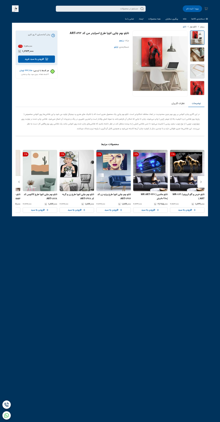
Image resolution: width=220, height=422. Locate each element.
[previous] (201, 182)
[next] (19, 182)
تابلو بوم (193, 26)
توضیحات (196, 103)
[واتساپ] (6, 415)
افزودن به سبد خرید (34, 59)
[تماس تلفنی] (6, 404)
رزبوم (202, 26)
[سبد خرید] (206, 8)
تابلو (184, 26)
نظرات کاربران (178, 103)
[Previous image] (137, 63)
